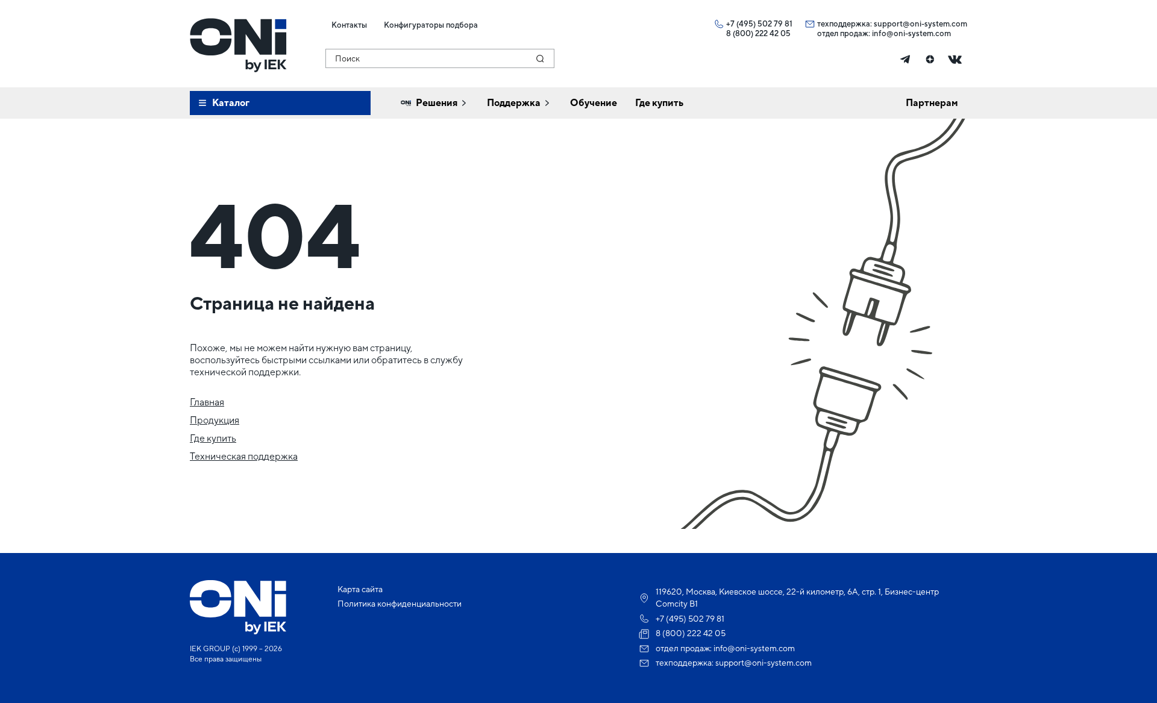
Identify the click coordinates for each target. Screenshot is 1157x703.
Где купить (213, 438)
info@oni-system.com (911, 33)
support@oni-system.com (920, 24)
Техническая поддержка (244, 456)
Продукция (214, 420)
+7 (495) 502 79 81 (759, 24)
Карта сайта (360, 589)
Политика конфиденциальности (399, 603)
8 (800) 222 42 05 (758, 33)
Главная (207, 402)
